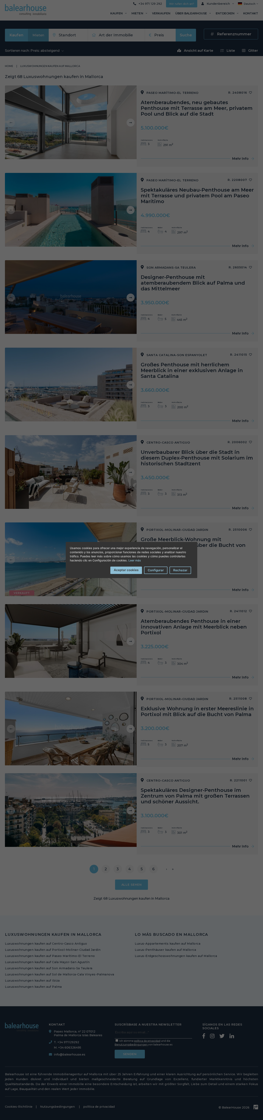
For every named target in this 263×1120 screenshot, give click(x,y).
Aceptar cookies (126, 570)
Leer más (134, 560)
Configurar (156, 570)
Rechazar (180, 570)
